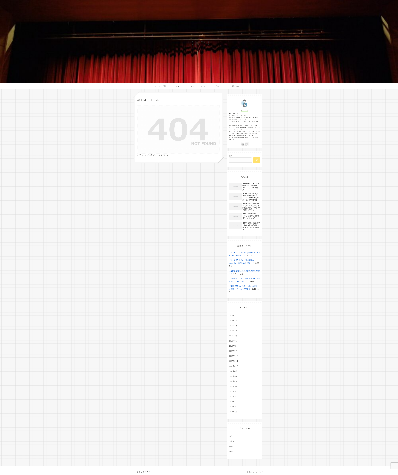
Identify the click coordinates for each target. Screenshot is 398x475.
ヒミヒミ (244, 110)
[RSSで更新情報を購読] (246, 144)
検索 (230, 156)
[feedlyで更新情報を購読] (242, 144)
